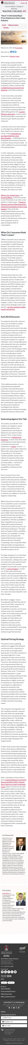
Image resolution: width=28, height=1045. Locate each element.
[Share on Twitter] (15, 52)
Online (7, 1017)
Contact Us (4, 982)
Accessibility (6, 1040)
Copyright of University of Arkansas (14, 1043)
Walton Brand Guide (6, 994)
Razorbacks (18, 1006)
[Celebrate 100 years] (14, 11)
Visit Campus (11, 982)
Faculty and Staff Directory (8, 991)
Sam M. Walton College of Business (9, 958)
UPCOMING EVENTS (8, 1015)
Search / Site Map (5, 988)
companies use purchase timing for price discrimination (11, 136)
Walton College (13, 25)
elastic (13, 446)
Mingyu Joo (5, 195)
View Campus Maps (9, 1032)
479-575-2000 (8, 1033)
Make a (7, 1025)
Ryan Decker (19, 48)
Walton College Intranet (7, 996)
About (5, 1004)
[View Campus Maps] (2, 1031)
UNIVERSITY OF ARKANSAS (14, 1002)
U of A (4, 25)
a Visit (8, 1021)
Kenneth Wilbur (6, 198)
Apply (8, 1004)
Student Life (21, 1004)
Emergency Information (7, 1038)
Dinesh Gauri (14, 195)
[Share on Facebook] (11, 52)
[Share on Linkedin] (13, 52)
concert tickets (12, 569)
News (13, 1006)
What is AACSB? (22, 951)
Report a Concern (17, 1038)
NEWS (2, 979)
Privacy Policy (13, 1040)
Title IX (23, 1038)
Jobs (23, 1040)
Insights (6, 27)
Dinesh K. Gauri (14, 56)
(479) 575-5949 (9, 966)
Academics (14, 1004)
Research (8, 1006)
